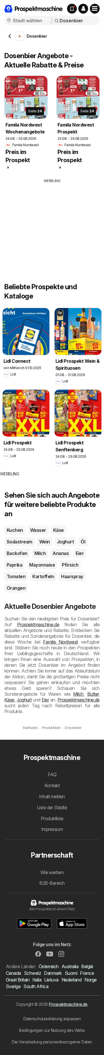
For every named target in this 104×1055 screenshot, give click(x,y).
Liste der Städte (52, 807)
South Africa (35, 986)
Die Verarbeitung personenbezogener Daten (52, 1041)
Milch (40, 553)
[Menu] (95, 9)
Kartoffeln (43, 576)
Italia (36, 980)
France (87, 973)
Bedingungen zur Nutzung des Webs (52, 1030)
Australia (70, 966)
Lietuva (51, 980)
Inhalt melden (52, 796)
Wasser (38, 530)
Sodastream (19, 542)
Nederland (71, 980)
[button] (83, 9)
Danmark (53, 973)
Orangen (16, 588)
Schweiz (32, 973)
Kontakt (52, 785)
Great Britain (17, 980)
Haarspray (72, 576)
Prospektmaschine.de (38, 624)
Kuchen (15, 530)
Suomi (71, 973)
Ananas (61, 553)
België (87, 966)
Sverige (13, 986)
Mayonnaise (42, 565)
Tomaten (16, 576)
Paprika (14, 565)
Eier (80, 553)
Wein (44, 542)
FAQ (52, 774)
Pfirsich (70, 565)
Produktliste (52, 818)
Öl (83, 542)
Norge (90, 980)
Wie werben (52, 872)
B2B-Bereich (51, 883)
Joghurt (65, 542)
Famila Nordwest (60, 642)
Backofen (17, 553)
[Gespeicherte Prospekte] (72, 9)
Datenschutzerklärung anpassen (52, 1018)
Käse (58, 530)
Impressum (52, 829)
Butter (93, 694)
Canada (13, 973)
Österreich (49, 966)
